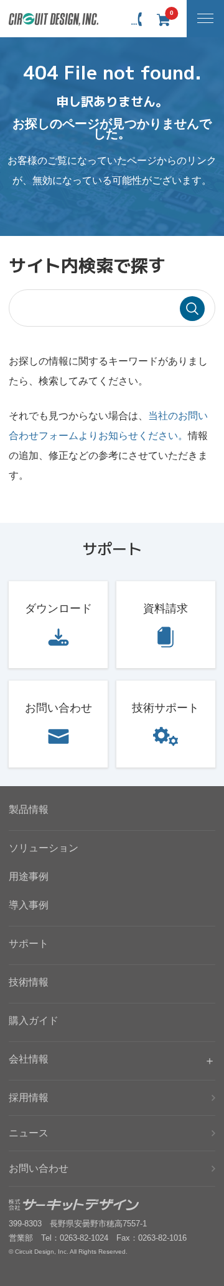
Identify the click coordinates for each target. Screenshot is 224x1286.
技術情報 (29, 982)
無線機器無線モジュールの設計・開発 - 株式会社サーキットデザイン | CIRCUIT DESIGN (54, 19)
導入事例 (29, 905)
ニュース (29, 1133)
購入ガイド (33, 1020)
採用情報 (29, 1097)
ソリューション (43, 848)
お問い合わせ (58, 708)
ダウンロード (58, 608)
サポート (29, 943)
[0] (163, 20)
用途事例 (29, 876)
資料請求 (165, 608)
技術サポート (165, 708)
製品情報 (29, 809)
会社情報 (29, 1059)
